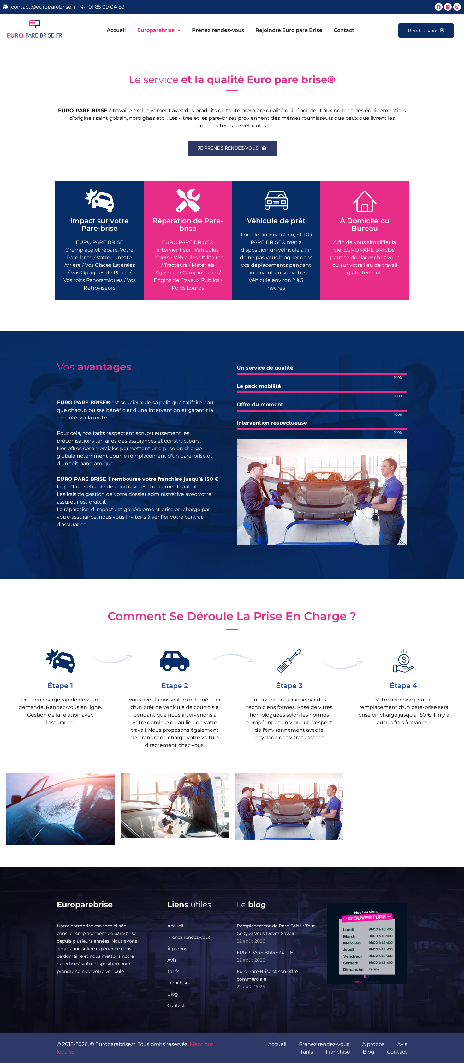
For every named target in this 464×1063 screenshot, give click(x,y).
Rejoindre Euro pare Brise (288, 30)
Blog (172, 994)
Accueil (116, 30)
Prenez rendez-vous (218, 30)
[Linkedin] (448, 7)
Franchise (177, 983)
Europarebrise (156, 30)
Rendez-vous (423, 30)
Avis (171, 960)
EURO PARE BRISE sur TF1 (265, 952)
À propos (177, 948)
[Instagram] (457, 7)
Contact (344, 30)
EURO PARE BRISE (81, 479)
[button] (159, 30)
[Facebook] (439, 7)
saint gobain (111, 118)
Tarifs (173, 971)
